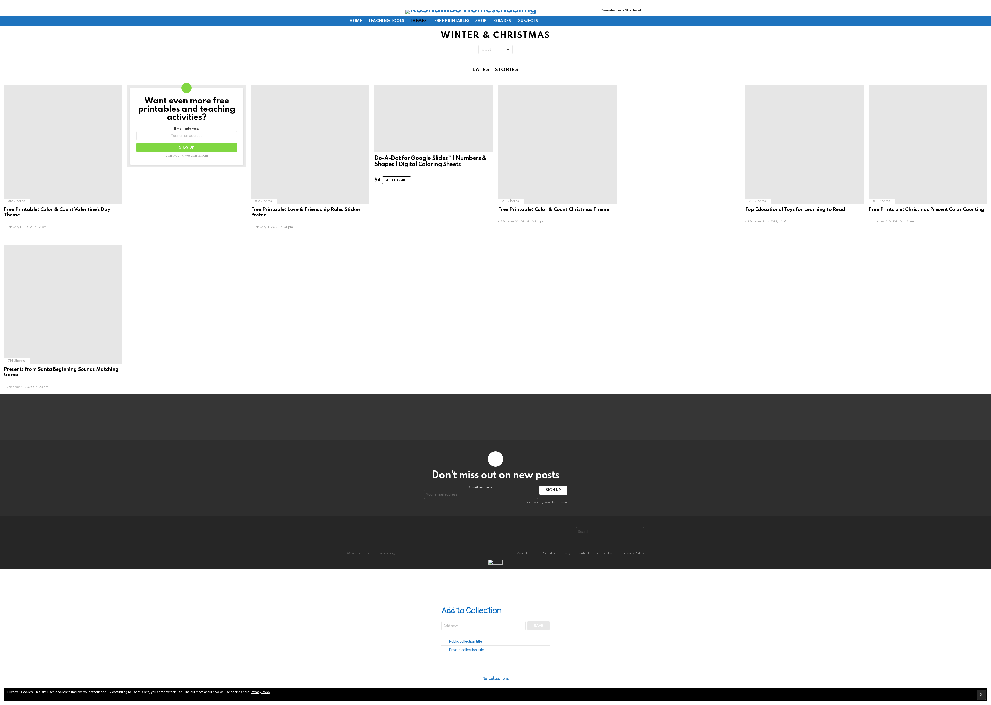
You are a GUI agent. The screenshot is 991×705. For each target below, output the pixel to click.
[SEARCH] (623, 21)
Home (355, 21)
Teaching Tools (386, 21)
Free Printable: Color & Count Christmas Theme (553, 209)
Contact (582, 553)
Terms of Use (605, 553)
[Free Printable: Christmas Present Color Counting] (928, 144)
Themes (418, 21)
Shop (481, 21)
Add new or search (483, 626)
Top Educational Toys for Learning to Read (795, 209)
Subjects (528, 21)
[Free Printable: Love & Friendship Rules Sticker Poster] (310, 144)
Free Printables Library (551, 553)
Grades (502, 21)
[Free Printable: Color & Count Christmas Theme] (557, 144)
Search (639, 532)
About (522, 553)
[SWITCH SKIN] (615, 21)
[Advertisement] (660, 162)
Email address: (186, 128)
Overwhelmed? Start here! (620, 10)
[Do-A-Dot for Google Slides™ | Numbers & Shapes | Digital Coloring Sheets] (433, 118)
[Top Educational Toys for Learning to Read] (804, 144)
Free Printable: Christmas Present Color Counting (926, 209)
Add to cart (396, 180)
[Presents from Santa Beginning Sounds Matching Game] (63, 304)
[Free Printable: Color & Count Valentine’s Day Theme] (63, 144)
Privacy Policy (633, 553)
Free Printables (451, 21)
